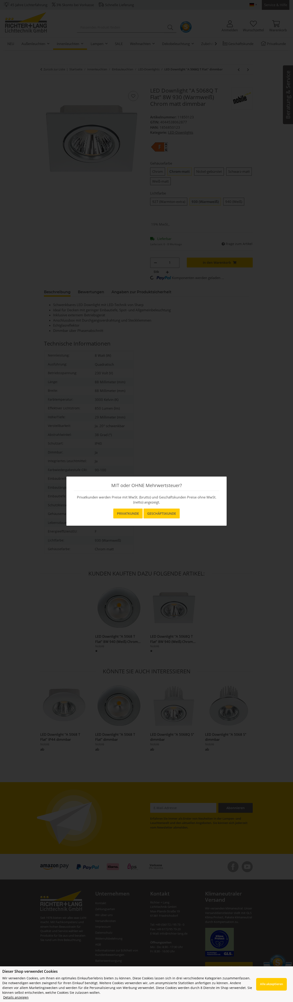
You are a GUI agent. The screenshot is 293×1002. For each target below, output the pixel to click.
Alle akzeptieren (271, 984)
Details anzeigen (16, 997)
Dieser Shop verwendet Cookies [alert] (30, 971)
